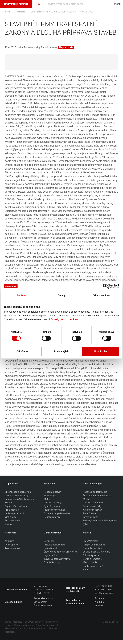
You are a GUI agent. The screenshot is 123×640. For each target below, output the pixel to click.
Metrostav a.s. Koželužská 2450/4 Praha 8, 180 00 (43, 590)
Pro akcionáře (12, 510)
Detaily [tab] (62, 295)
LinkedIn (99, 605)
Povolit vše (100, 351)
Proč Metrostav (90, 541)
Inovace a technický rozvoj (57, 559)
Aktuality (9, 541)
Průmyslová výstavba (55, 510)
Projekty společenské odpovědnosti (54, 546)
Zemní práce (89, 513)
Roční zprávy (11, 544)
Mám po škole (90, 562)
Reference (49, 483)
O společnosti (12, 483)
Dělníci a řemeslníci (92, 559)
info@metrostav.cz (105, 593)
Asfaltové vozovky (92, 510)
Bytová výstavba (52, 506)
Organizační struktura (16, 506)
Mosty (86, 499)
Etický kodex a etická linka (18, 492)
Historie (8, 502)
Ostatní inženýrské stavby (57, 513)
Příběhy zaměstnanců (94, 544)
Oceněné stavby (52, 562)
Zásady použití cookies (64, 319)
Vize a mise (10, 517)
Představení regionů (93, 566)
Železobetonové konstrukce (97, 495)
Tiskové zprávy (12, 548)
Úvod (7, 12)
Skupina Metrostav (43, 598)
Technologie (50, 495)
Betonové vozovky (92, 506)
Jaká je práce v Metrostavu (96, 551)
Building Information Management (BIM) (100, 522)
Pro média (20, 12)
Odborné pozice (91, 555)
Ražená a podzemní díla (95, 492)
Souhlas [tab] (21, 295)
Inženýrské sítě (90, 517)
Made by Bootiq (110, 621)
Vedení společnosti (14, 513)
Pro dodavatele (12, 520)
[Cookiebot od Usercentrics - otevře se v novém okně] (105, 286)
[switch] (46, 338)
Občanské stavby (52, 502)
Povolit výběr (61, 351)
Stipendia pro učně (92, 548)
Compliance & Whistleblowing (19, 499)
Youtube (99, 602)
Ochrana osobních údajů (17, 495)
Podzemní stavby (53, 492)
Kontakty (9, 524)
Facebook (100, 598)
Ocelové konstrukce (93, 502)
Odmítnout (22, 351)
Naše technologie (92, 483)
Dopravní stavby (52, 517)
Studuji (86, 569)
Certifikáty (49, 541)
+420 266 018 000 (104, 589)
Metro (47, 499)
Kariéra (87, 532)
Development (40, 602)
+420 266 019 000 (104, 586)
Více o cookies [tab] (101, 295)
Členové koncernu (43, 605)
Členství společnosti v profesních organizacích (60, 553)
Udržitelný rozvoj (53, 532)
